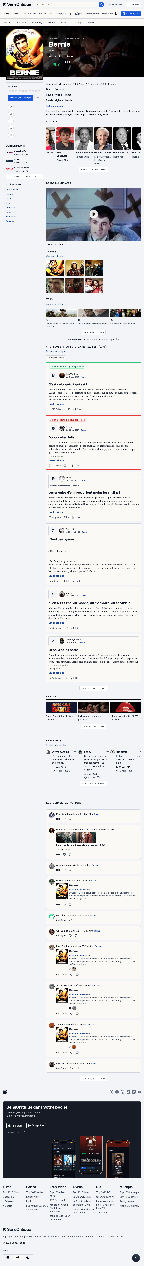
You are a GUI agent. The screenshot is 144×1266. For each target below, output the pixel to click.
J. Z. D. (69, 593)
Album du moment (129, 1205)
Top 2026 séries (34, 1192)
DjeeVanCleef (72, 374)
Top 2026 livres (81, 1192)
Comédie (72, 38)
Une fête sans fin (105, 1196)
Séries (31, 1187)
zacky (59, 1024)
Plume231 (70, 529)
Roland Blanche (84, 152)
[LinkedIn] (134, 1093)
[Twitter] (111, 1093)
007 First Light (57, 1200)
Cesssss (61, 1063)
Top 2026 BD (103, 1192)
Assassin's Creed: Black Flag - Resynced (59, 1208)
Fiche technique (54, 106)
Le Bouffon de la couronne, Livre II (82, 1203)
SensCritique (54, 38)
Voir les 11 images (55, 256)
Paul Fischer (63, 946)
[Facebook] (117, 1093)
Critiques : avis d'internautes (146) (76, 346)
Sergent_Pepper (73, 639)
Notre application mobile (28, 1236)
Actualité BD (102, 1212)
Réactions (53, 740)
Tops (49, 299)
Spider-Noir (32, 1196)
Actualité (7, 1205)
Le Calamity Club (82, 1196)
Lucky (29, 1201)
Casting (52, 121)
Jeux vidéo (58, 1187)
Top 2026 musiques (130, 1192)
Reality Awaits (127, 1201)
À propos (8, 1236)
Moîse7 (60, 880)
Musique (126, 1187)
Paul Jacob (62, 814)
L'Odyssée (8, 1201)
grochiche (62, 865)
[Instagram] (122, 1093)
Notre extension (51, 1236)
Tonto (69, 427)
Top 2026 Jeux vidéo (58, 1194)
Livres (78, 1187)
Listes (51, 696)
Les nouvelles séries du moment (37, 1207)
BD (98, 1187)
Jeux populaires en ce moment (60, 1218)
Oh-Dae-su (62, 930)
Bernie (81, 38)
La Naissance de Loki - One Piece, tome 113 (105, 1204)
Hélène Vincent (103, 152)
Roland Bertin (120, 152)
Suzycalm (61, 985)
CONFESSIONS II (129, 1196)
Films (64, 38)
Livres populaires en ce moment (83, 1211)
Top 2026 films (11, 1192)
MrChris (60, 829)
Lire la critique (56, 404)
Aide (63, 1236)
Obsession (8, 1196)
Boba (68, 477)
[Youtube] (139, 1093)
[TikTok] (128, 1093)
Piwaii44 (61, 915)
